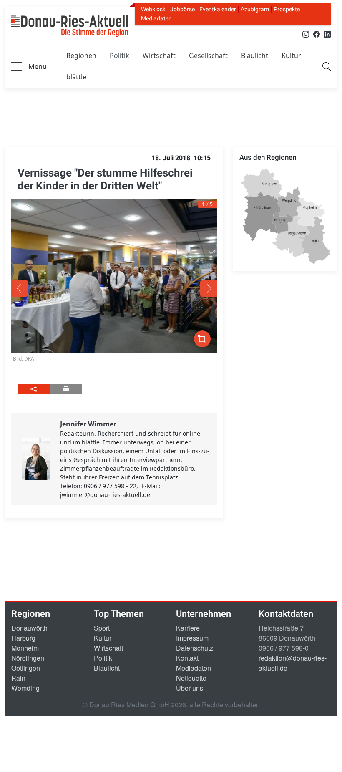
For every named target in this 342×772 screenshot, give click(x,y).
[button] (52, 288)
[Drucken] (66, 389)
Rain (18, 678)
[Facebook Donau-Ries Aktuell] (316, 33)
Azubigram (255, 9)
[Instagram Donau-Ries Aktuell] (305, 33)
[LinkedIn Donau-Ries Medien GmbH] (327, 33)
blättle (76, 76)
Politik (119, 55)
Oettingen (25, 668)
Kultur (291, 55)
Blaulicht (254, 55)
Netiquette (191, 678)
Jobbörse (182, 9)
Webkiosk (153, 9)
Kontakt (187, 658)
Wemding (25, 688)
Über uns (189, 688)
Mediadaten (156, 18)
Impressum (192, 638)
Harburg (23, 638)
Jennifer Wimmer (88, 424)
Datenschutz (194, 648)
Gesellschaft (208, 55)
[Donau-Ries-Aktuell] (69, 26)
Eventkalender (217, 9)
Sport (102, 628)
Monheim (25, 648)
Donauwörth (29, 628)
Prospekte (287, 9)
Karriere (188, 628)
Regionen (81, 55)
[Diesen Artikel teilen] (34, 389)
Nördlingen (27, 658)
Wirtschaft (159, 55)
